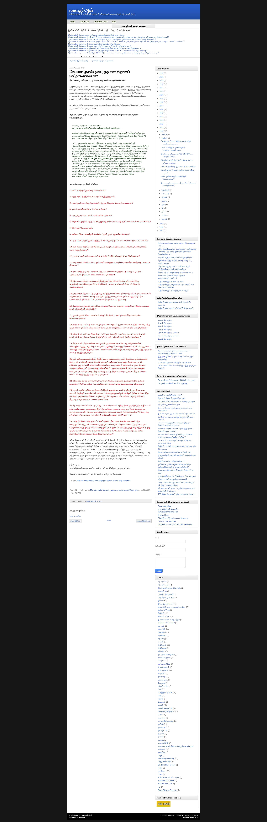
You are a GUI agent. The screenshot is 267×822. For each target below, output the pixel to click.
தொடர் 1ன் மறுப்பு (165, 320)
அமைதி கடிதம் (163, 585)
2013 (162, 120)
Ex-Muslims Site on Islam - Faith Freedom (175, 524)
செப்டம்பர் (166, 194)
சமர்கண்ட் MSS (164, 664)
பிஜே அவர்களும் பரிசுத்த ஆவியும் (170, 281)
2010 (162, 131)
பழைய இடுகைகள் (144, 521)
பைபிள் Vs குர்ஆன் (165, 708)
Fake (160, 768)
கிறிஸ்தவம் (162, 645)
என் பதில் (161, 629)
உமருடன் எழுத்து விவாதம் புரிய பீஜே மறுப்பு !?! (175, 257)
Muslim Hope (163, 515)
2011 (162, 128)
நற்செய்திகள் (163, 680)
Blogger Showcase (190, 818)
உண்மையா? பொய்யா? (166, 623)
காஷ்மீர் (161, 642)
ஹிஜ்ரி (160, 755)
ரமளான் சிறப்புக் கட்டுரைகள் (102, 61)
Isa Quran (162, 771)
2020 (162, 95)
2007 (162, 231)
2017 (162, 106)
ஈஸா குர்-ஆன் (81, 10)
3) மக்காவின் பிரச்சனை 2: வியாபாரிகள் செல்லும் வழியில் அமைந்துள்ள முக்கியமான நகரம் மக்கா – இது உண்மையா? (112, 39)
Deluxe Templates (191, 815)
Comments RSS (101, 22)
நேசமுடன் (161, 683)
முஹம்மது (161, 727)
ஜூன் (164, 204)
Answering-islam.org (166, 758)
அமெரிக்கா (162, 582)
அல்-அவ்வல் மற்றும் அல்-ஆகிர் (169, 588)
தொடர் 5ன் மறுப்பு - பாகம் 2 (168, 336)
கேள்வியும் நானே (164, 658)
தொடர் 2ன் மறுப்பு (165, 323)
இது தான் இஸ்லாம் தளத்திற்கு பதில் (171, 398)
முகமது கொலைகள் (165, 721)
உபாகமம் (161, 626)
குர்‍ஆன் (161, 651)
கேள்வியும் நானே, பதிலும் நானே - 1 (171, 461)
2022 (162, 88)
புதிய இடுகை (76, 521)
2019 (162, 99)
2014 (162, 117)
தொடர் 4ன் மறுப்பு (165, 329)
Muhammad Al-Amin (166, 781)
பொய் (160, 715)
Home (72, 22)
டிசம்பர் (164, 134)
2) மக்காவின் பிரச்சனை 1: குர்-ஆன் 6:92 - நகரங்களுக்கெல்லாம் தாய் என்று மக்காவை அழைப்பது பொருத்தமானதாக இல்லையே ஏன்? (118, 37)
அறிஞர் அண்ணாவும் (165, 594)
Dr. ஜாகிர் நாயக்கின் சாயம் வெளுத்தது (172, 383)
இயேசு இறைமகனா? (165, 604)
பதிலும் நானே (163, 686)
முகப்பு (108, 520)
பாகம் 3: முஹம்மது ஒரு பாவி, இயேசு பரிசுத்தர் (178, 166)
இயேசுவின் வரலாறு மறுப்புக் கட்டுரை (172, 607)
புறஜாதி (161, 699)
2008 (162, 227)
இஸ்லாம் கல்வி (163, 616)
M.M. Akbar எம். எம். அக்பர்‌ (168, 777)
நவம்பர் (165, 138)
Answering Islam (164, 506)
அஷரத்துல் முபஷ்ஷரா (166, 597)
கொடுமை (161, 661)
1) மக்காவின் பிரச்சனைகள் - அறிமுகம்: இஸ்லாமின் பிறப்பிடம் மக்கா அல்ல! (96, 35)
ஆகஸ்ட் (165, 197)
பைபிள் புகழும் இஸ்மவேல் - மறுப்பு (170, 395)
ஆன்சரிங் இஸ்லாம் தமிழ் (79, 61)
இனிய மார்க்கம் (164, 610)
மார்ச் (164, 215)
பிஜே (159, 696)
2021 (162, 91)
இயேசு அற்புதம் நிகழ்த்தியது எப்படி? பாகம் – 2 (175, 272)
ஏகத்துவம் (162, 632)
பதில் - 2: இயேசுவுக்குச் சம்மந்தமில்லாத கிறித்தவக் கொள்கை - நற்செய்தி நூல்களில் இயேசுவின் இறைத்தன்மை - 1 (177, 251)
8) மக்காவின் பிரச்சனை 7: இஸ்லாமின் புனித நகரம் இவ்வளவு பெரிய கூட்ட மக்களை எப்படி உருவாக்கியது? (107, 51)
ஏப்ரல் (164, 212)
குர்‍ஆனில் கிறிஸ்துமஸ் (166, 654)
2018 (162, 102)
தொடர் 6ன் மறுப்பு (165, 339)
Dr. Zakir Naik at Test (166, 765)
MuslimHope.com (165, 784)
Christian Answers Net (167, 521)
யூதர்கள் (161, 734)
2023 (162, 84)
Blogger (82, 818)
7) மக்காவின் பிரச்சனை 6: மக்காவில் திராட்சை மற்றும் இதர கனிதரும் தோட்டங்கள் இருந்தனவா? (104, 48)
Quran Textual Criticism (167, 790)
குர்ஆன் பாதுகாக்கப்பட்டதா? (169, 405)
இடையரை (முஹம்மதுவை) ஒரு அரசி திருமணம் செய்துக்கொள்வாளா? (100, 74)
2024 (162, 80)
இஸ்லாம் (161, 613)
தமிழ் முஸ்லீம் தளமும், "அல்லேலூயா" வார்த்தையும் (177, 476)
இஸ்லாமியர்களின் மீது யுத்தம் (169, 620)
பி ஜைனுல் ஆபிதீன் (165, 692)
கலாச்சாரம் (162, 635)
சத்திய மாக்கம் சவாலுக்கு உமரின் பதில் (172, 479)
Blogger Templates (168, 815)
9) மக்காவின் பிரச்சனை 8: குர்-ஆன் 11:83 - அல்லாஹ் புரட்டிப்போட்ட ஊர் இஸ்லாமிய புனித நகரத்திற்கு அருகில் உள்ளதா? (113, 53)
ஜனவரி (165, 219)
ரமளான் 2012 (163, 743)
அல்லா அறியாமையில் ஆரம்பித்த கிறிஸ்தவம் (174, 452)
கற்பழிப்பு (161, 639)
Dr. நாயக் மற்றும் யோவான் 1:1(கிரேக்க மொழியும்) (176, 380)
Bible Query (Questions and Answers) (173, 518)
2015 (162, 113)
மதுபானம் (161, 718)
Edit (114, 22)
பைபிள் (160, 705)
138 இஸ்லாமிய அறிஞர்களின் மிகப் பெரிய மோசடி (176, 494)
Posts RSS (84, 22)
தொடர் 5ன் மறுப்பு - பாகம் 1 (168, 333)
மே (163, 208)
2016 (162, 109)
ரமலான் (161, 737)
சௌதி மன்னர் (163, 667)
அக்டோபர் (166, 190)
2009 (162, 223)
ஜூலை (164, 201)
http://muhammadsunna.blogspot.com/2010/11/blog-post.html (104, 480)
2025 (162, 77)
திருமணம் (161, 673)
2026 (162, 73)
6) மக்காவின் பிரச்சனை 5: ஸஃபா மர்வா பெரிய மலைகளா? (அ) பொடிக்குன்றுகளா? (99, 46)
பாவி (159, 689)
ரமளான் (161, 740)
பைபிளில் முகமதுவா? (166, 711)
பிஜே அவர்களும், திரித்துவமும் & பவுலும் (173, 290)
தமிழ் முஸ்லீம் (163, 670)
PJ (159, 787)
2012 (162, 124)
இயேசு (160, 601)
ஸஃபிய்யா (161, 752)
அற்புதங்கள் (162, 591)
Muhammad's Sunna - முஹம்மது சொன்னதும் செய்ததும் (114, 490)
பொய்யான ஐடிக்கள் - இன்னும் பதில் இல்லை (174, 362)
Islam (160, 774)
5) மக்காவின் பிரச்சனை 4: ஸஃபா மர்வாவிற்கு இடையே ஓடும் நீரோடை (94, 44)
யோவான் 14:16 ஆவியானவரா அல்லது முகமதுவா (177, 401)
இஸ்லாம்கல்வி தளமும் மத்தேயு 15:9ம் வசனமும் (175, 308)
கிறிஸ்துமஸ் (162, 648)
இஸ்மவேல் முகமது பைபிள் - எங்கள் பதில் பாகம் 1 (176, 414)
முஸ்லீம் (161, 724)
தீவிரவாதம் (162, 677)
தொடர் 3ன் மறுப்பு (165, 326)
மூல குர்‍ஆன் (162, 730)
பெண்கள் (161, 702)
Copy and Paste (164, 762)
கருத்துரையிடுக (75, 516)
